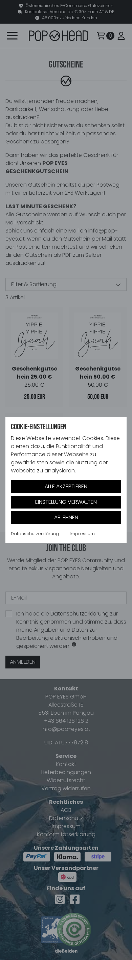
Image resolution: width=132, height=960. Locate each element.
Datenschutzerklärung (35, 534)
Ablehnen (66, 517)
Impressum (82, 534)
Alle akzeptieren (66, 486)
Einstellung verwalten (66, 502)
